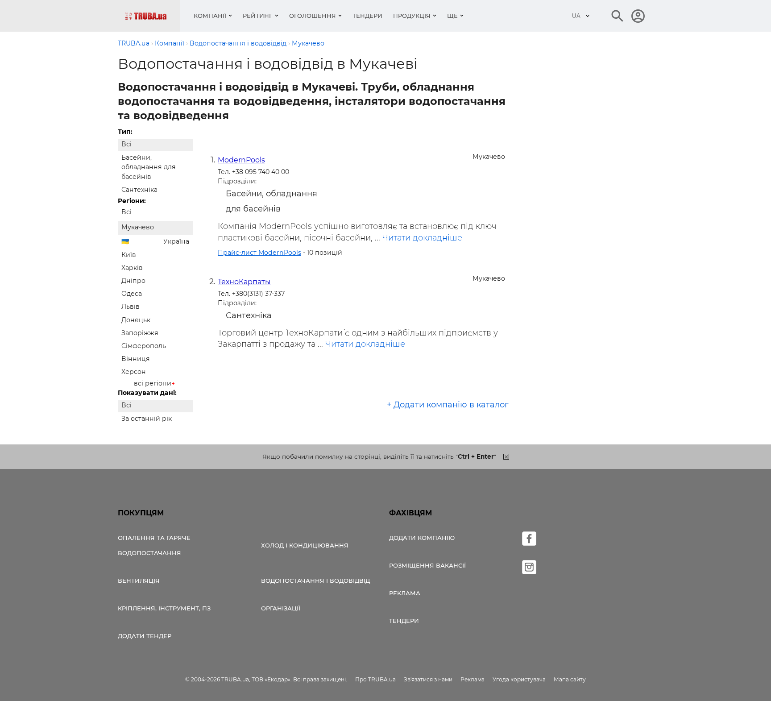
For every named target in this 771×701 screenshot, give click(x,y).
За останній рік (146, 419)
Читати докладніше (422, 238)
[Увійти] (638, 16)
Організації (280, 608)
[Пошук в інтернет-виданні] (617, 16)
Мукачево (137, 227)
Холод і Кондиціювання (304, 545)
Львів (130, 307)
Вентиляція (139, 580)
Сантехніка (139, 190)
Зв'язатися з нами (428, 679)
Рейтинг (258, 15)
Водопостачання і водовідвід (315, 580)
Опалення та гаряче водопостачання (154, 545)
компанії (210, 15)
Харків (132, 268)
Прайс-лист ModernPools (259, 253)
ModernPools (241, 160)
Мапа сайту (570, 679)
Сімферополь (143, 346)
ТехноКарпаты (244, 282)
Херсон (133, 372)
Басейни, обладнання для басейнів (148, 166)
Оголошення (312, 15)
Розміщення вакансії (427, 565)
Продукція (412, 15)
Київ (128, 255)
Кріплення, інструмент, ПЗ (164, 608)
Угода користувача (519, 679)
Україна (176, 241)
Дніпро (133, 281)
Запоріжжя (139, 333)
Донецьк (135, 320)
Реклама (404, 593)
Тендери (367, 15)
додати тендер (144, 635)
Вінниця (135, 359)
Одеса (131, 294)
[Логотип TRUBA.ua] (152, 16)
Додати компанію (422, 537)
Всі (126, 144)
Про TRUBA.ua (375, 679)
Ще (452, 15)
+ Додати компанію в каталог (448, 405)
